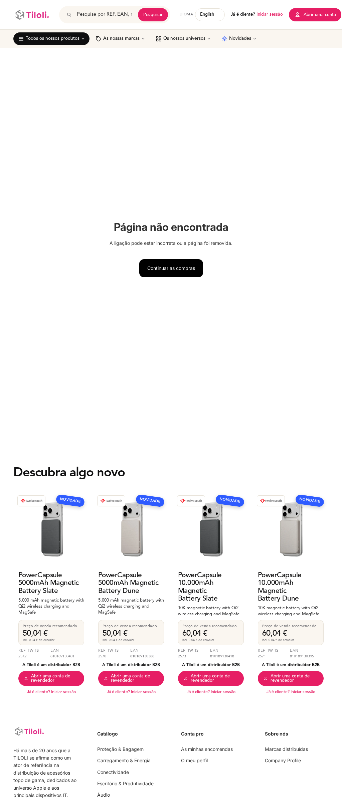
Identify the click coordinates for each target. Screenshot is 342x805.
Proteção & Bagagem (120, 749)
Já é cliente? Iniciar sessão (51, 692)
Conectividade (113, 772)
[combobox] (105, 14)
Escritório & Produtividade (125, 783)
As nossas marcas (121, 38)
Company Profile (283, 761)
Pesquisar (153, 15)
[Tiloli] (32, 14)
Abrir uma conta (320, 15)
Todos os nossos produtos (52, 38)
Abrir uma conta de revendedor (50, 678)
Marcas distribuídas (286, 749)
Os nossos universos (184, 38)
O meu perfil (194, 761)
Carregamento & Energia (124, 761)
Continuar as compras (171, 268)
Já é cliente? (257, 14)
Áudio (103, 795)
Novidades (240, 38)
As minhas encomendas (207, 749)
